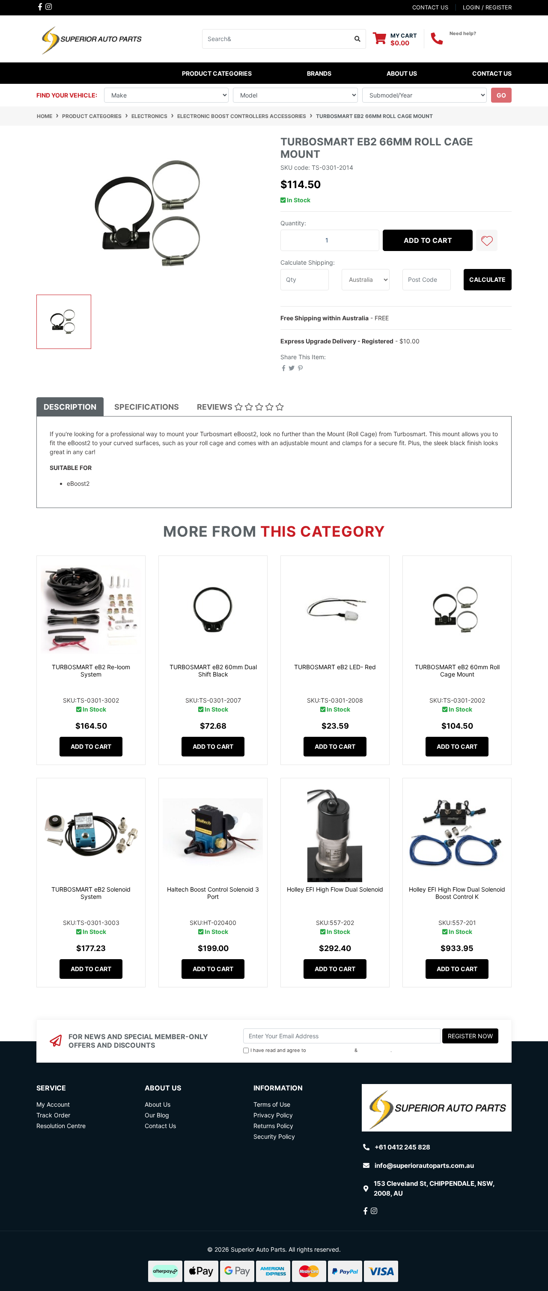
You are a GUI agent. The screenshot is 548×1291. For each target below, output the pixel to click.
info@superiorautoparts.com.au (424, 1165)
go (501, 95)
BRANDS (319, 73)
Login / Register (487, 7)
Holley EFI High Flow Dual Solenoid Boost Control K (457, 893)
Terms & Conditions (330, 1050)
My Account (53, 1104)
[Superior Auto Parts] (91, 38)
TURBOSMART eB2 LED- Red (335, 667)
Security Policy (274, 1136)
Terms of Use (271, 1104)
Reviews (215, 406)
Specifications (146, 406)
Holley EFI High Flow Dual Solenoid (335, 889)
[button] (486, 240)
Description (70, 406)
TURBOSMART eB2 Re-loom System (91, 670)
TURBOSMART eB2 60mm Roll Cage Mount (457, 670)
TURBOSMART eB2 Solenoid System (91, 893)
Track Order (53, 1115)
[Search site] (357, 39)
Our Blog (157, 1115)
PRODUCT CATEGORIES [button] (217, 73)
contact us (430, 7)
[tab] (70, 407)
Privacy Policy (374, 1050)
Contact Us (492, 73)
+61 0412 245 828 (481, 41)
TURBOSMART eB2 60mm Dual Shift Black (213, 670)
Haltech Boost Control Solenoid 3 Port (213, 893)
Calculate (487, 279)
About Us (402, 73)
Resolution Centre (61, 1125)
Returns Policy (273, 1125)
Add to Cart (428, 240)
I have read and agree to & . (321, 1050)
